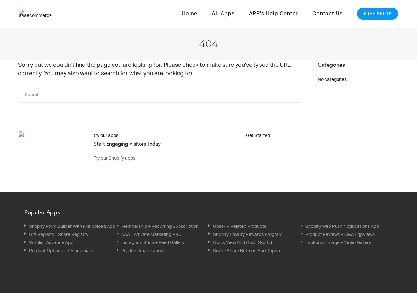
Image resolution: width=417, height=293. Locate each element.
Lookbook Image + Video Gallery (338, 242)
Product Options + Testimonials (61, 250)
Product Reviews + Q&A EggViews (340, 234)
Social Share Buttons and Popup (246, 250)
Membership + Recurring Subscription (160, 226)
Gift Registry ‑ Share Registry (58, 234)
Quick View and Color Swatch (243, 242)
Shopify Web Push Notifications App (342, 226)
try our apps (106, 135)
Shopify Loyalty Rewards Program (247, 234)
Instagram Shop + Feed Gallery (152, 242)
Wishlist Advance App (51, 242)
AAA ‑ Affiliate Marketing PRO (151, 234)
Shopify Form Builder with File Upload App (72, 226)
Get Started (258, 135)
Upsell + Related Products (239, 226)
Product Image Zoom (143, 250)
